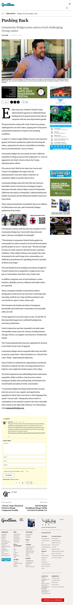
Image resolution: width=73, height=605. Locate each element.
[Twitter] (14, 102)
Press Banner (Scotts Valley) (58, 551)
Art (14, 548)
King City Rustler (55, 544)
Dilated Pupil (44, 557)
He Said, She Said (23, 13)
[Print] (26, 102)
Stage (15, 557)
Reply (9, 436)
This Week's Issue (29, 560)
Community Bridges (14, 479)
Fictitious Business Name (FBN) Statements (45, 588)
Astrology (16, 561)
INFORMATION (4, 532)
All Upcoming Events (30, 546)
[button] (67, 8)
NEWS (15, 532)
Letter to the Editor (5, 541)
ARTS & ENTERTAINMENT (18, 545)
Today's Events (29, 548)
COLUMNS (16, 559)
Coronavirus (16, 535)
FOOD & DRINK (29, 532)
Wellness (16, 566)
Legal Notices (44, 585)
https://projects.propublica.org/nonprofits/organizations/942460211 (26, 433)
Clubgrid (27, 555)
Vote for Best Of (4, 553)
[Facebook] (11, 102)
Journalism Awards (56, 580)
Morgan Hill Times (56, 549)
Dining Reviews (29, 534)
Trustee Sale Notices (45, 593)
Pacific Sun (43, 549)
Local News (16, 540)
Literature (16, 552)
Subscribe (3, 535)
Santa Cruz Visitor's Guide (45, 567)
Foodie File (28, 535)
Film (14, 551)
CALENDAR (28, 544)
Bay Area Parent (45, 555)
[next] (4, 13)
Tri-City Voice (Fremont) (57, 557)
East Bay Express (45, 538)
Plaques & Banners (5, 555)
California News (17, 534)
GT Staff (5, 35)
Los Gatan (54, 547)
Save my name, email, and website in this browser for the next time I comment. (20, 468)
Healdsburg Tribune (56, 540)
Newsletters (4, 534)
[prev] (2, 13)
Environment (16, 537)
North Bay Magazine (46, 564)
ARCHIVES (21, 519)
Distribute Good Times (4, 551)
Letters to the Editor (18, 563)
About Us (3, 538)
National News (17, 538)
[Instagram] (45, 525)
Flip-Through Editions (28, 564)
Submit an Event (29, 549)
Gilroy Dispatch (55, 538)
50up (42, 553)
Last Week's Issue (29, 562)
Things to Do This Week (29, 553)
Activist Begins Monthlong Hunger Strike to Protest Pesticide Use (36, 507)
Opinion (15, 564)
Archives (3, 547)
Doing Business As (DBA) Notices (45, 591)
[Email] (23, 102)
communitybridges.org (14, 408)
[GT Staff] (6, 494)
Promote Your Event (30, 551)
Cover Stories (16, 541)
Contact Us (3, 540)
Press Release (4, 543)
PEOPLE (27, 539)
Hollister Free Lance (56, 542)
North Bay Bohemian (46, 547)
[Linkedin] (18, 102)
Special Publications (30, 566)
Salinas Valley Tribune (56, 553)
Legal (42, 582)
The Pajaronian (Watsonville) (58, 555)
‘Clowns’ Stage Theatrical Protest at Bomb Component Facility (12, 507)
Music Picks (16, 555)
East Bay (43, 559)
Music (15, 554)
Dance (15, 549)
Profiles (27, 542)
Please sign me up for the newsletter (12, 471)
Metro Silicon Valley (45, 544)
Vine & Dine (28, 537)
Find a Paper (4, 549)
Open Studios (44, 562)
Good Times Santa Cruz (45, 541)
